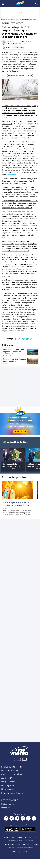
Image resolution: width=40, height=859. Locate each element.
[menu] (3, 3)
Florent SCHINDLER (16, 41)
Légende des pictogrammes (14, 793)
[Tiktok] (34, 818)
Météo (2, 19)
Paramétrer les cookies (31, 844)
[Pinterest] (28, 818)
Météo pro (6, 807)
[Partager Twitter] (19, 339)
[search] (36, 3)
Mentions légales (10, 837)
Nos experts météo (9, 770)
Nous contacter (8, 789)
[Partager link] (31, 339)
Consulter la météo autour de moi (20, 75)
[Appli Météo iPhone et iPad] (12, 829)
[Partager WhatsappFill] (27, 339)
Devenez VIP (21, 431)
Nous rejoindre (7, 785)
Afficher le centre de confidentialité (21, 848)
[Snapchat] (17, 818)
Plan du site (32, 837)
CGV (24, 837)
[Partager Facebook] (15, 339)
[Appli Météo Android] (28, 829)
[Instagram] (23, 818)
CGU (19, 837)
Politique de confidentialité (12, 844)
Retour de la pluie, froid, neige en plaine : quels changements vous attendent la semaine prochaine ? (27, 19)
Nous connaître (8, 781)
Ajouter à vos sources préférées (15, 47)
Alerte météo (7, 778)
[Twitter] (11, 818)
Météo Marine (7, 804)
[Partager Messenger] (23, 339)
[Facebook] (6, 818)
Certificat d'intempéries (11, 774)
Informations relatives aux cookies (21, 841)
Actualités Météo (9, 19)
